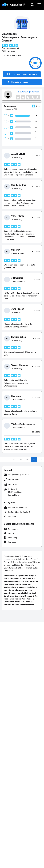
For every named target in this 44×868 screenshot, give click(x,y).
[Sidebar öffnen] (39, 4)
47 (34, 460)
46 (27, 460)
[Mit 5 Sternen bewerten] (37, 97)
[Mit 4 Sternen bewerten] (32, 97)
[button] (32, 4)
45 (21, 460)
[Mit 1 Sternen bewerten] (18, 97)
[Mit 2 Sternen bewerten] (23, 97)
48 (41, 460)
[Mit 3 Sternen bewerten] (28, 97)
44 (14, 460)
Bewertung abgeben (29, 91)
